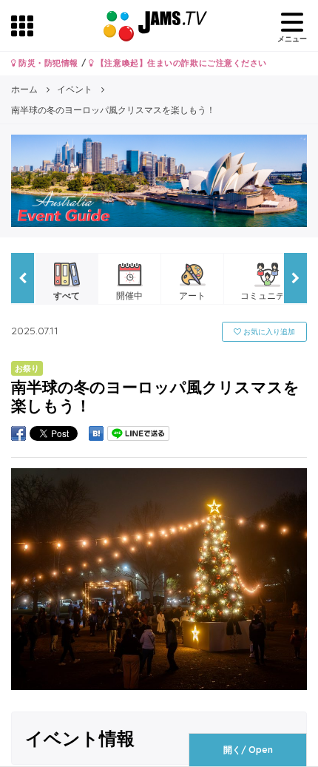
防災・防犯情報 (47, 63)
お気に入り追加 (268, 332)
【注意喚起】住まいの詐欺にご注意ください (180, 63)
